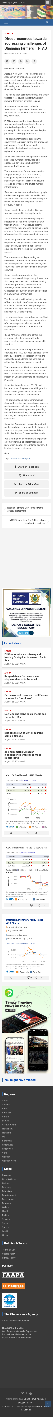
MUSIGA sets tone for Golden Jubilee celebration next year (28, 522)
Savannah (7, 1140)
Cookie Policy (8, 1253)
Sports (5, 1227)
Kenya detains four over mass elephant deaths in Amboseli (21, 678)
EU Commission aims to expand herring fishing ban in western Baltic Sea (25, 657)
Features (6, 1203)
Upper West (7, 1148)
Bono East (7, 1112)
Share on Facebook (28, 466)
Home (5, 1235)
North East (7, 1128)
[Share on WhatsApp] (20, 61)
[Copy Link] (34, 61)
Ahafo (5, 1100)
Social (5, 1223)
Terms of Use (8, 1249)
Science (8, 33)
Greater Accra (9, 1124)
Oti (3, 1136)
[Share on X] (13, 61)
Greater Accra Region (20, 458)
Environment (8, 1199)
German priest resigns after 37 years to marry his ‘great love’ (26, 697)
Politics (5, 1215)
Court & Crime (9, 1179)
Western (6, 1156)
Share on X (28, 475)
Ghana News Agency (34, 1399)
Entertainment (9, 1195)
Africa (7, 673)
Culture (5, 1183)
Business (6, 1175)
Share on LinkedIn (28, 492)
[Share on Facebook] (7, 61)
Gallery (5, 1207)
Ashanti (6, 1104)
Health (5, 1211)
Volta (4, 1152)
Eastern (6, 1120)
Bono (4, 1108)
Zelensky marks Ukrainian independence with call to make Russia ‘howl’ (22, 754)
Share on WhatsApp (28, 484)
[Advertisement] (26, 560)
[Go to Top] (48, 1404)
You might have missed (20, 1080)
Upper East (7, 1144)
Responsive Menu (48, 2)
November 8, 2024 (12, 53)
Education (7, 1191)
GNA (25, 53)
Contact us (8, 1406)
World (7, 711)
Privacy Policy (8, 1257)
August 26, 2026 (12, 664)
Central (5, 1116)
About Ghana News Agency (15, 1320)
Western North (9, 1160)
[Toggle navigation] (6, 22)
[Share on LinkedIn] (27, 61)
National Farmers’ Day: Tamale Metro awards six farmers (25, 509)
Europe (7, 651)
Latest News (12, 643)
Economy (6, 1187)
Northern (6, 1132)
